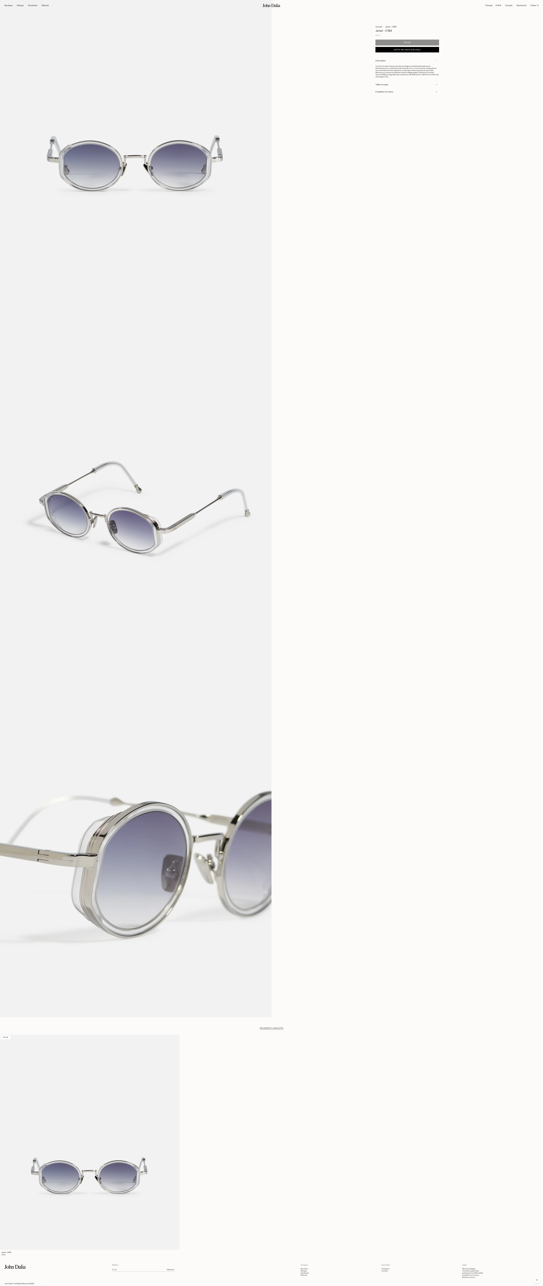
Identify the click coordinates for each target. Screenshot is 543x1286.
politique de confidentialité (472, 1273)
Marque (304, 1271)
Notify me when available (407, 49)
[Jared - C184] (89, 1142)
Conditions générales (470, 1271)
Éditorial (304, 1275)
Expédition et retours (470, 1275)
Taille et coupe (381, 84)
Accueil (378, 26)
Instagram (385, 1269)
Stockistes (305, 1273)
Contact (385, 1271)
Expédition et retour (384, 91)
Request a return (468, 1277)
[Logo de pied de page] (15, 1267)
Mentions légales (469, 1269)
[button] (8, 5)
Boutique (304, 1269)
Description (380, 60)
